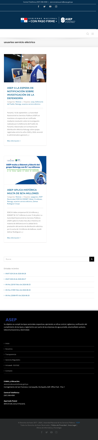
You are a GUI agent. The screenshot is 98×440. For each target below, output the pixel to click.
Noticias (18, 102)
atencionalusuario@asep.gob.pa (61, 2)
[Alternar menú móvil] (92, 33)
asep (32, 102)
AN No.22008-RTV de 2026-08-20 (17, 295)
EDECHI (19, 199)
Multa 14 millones (35, 199)
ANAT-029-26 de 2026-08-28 (15, 273)
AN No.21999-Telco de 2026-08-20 (17, 290)
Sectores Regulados (12, 360)
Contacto (8, 371)
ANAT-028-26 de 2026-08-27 (15, 279)
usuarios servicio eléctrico (31, 104)
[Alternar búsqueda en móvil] (87, 33)
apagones (34, 197)
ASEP (78, 423)
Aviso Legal (72, 425)
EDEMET (25, 199)
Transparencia (10, 354)
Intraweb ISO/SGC (12, 365)
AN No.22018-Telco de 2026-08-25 (17, 284)
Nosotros (9, 349)
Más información (13, 141)
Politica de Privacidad (58, 425)
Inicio (7, 343)
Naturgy (18, 104)
